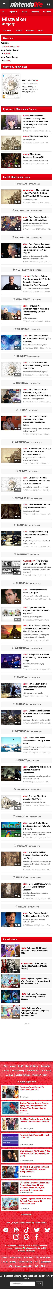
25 (18, 779)
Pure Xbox (28, 1257)
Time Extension (43, 1257)
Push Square (16, 1257)
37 (18, 401)
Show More (26, 1214)
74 (18, 619)
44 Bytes (18, 1248)
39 (18, 428)
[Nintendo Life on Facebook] (36, 1237)
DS (47, 164)
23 (18, 896)
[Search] (48, 4)
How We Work (31, 1066)
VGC (10, 1266)
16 (18, 288)
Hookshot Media (17, 1245)
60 (18, 602)
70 (18, 696)
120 (18, 637)
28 (18, 750)
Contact (5, 1070)
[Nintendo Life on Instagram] (16, 1237)
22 (17, 1001)
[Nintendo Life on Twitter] (36, 1230)
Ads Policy (46, 1070)
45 (18, 127)
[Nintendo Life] (26, 4)
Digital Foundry (9, 1262)
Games (19, 30)
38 (18, 666)
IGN (36, 1262)
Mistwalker (14, 19)
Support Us (45, 1066)
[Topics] (4, 4)
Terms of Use (33, 1070)
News (40, 30)
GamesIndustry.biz (23, 1266)
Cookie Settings (23, 1075)
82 (17, 971)
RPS (43, 1266)
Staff (20, 1066)
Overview (7, 30)
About (13, 1066)
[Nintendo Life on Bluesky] (47, 1230)
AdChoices (29, 1248)
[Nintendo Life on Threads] (26, 1237)
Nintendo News (25, 1262)
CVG (36, 1266)
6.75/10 (7, 53)
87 (18, 202)
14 (18, 166)
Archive (9, 1075)
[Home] (3, 12)
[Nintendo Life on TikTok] (26, 1230)
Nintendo (25, 84)
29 (18, 347)
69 (18, 374)
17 (18, 517)
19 (18, 229)
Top (6, 1066)
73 (18, 148)
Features (48, 292)
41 (18, 925)
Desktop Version (39, 1075)
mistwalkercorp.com (10, 46)
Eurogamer (46, 1262)
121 (18, 573)
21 (18, 318)
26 (18, 256)
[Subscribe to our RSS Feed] (5, 1230)
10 (18, 835)
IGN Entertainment (40, 1245)
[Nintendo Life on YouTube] (16, 1230)
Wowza (49, 806)
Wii (47, 143)
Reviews (30, 30)
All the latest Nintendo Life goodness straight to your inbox (26, 1277)
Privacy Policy (18, 1070)
